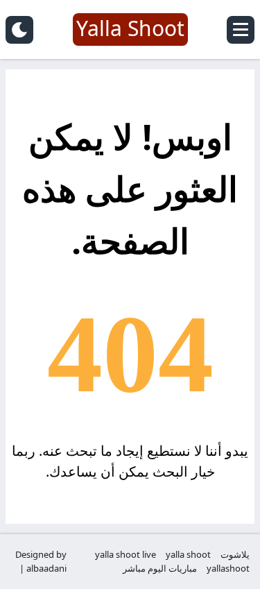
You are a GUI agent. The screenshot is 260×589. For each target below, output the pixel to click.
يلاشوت (235, 554)
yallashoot (228, 568)
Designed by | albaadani (41, 561)
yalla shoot (188, 554)
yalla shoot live (125, 554)
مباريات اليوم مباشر (160, 568)
